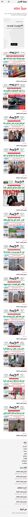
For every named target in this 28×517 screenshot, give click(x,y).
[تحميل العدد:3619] (14, 64)
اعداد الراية (24, 79)
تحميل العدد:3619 (21, 81)
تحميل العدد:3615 (21, 210)
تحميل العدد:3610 (21, 371)
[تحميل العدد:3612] (14, 290)
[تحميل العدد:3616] (14, 161)
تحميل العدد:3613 (21, 274)
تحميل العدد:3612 (21, 307)
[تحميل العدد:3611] (14, 322)
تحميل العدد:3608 (21, 435)
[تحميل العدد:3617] (14, 129)
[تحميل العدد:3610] (14, 354)
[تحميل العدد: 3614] (14, 225)
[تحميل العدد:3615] (14, 193)
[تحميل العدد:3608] (14, 419)
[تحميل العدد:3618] (14, 97)
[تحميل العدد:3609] (14, 386)
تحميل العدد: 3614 (21, 242)
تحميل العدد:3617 (21, 146)
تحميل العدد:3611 (21, 339)
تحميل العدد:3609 (21, 403)
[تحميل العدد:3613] (14, 258)
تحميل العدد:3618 (21, 113)
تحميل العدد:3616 (21, 178)
